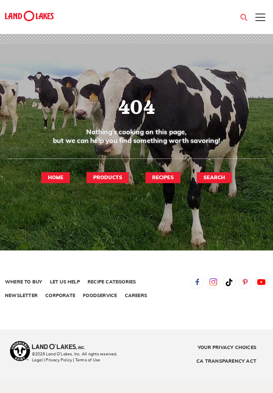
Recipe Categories (112, 282)
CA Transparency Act (226, 361)
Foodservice (100, 295)
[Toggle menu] (260, 18)
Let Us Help (65, 282)
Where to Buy (23, 282)
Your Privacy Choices (227, 347)
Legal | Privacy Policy (52, 360)
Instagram (213, 282)
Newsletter (21, 295)
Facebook (197, 282)
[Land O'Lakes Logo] (30, 16)
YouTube (261, 282)
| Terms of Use (86, 360)
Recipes (163, 177)
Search (214, 177)
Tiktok (229, 282)
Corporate (60, 295)
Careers (136, 295)
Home (56, 177)
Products (108, 177)
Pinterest (245, 282)
